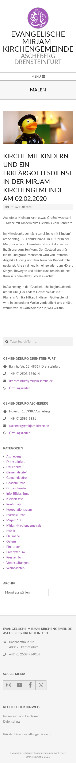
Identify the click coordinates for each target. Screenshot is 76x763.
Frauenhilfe (14, 467)
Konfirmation (15, 504)
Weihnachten (15, 568)
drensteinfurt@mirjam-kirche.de (31, 381)
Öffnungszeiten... (21, 388)
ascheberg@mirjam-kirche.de (29, 426)
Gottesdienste (16, 488)
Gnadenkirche (15, 483)
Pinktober (13, 546)
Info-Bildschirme (17, 493)
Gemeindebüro (16, 477)
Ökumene (13, 536)
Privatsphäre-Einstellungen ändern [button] (26, 734)
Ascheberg (13, 456)
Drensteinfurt (15, 461)
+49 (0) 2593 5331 (22, 418)
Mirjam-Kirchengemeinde (23, 525)
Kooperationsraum (19, 509)
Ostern (11, 541)
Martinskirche (15, 515)
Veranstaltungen (17, 562)
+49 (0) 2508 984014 (24, 373)
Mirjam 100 (14, 520)
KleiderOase (14, 499)
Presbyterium (15, 552)
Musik (10, 531)
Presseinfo (13, 557)
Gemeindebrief (16, 472)
